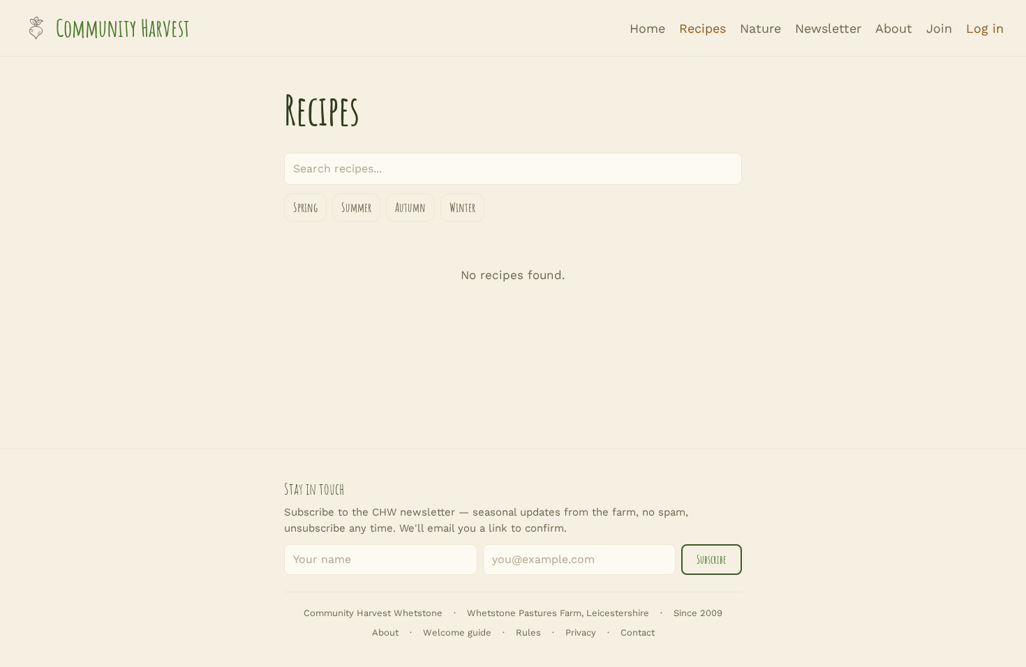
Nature (760, 28)
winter (462, 207)
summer (356, 207)
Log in (985, 28)
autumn (410, 207)
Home (647, 28)
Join (939, 28)
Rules (528, 632)
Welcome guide (457, 632)
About (893, 28)
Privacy (580, 632)
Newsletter (828, 28)
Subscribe (712, 560)
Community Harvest (123, 28)
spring (305, 207)
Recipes (702, 28)
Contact (637, 632)
